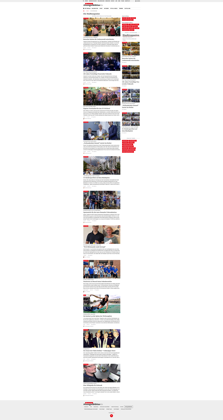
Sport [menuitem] (101, 8)
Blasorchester (130, 151)
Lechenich (131, 28)
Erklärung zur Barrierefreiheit (126, 409)
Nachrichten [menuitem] (95, 8)
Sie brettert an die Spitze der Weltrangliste (97, 315)
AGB (91, 406)
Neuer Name (125, 148)
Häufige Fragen (109, 409)
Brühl (84, 324)
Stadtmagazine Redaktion (89, 326)
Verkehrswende (131, 150)
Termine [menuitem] (121, 8)
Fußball (124, 26)
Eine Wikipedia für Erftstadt (92, 384)
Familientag (131, 142)
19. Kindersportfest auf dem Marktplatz (96, 177)
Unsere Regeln (101, 409)
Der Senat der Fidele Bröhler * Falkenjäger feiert (99, 350)
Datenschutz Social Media (104, 406)
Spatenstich (125, 140)
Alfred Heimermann (88, 49)
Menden (124, 151)
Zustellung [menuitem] (127, 8)
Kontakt (121, 406)
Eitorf (84, 116)
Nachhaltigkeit (116, 409)
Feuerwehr (130, 26)
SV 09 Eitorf (125, 142)
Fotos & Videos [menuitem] (113, 8)
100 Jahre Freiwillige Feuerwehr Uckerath (97, 73)
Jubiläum (131, 24)
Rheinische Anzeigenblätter (93, 4)
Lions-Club (125, 150)
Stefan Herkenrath (88, 118)
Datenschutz (96, 406)
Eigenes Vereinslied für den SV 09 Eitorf (96, 107)
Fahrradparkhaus (132, 140)
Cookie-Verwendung (114, 406)
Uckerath (136, 24)
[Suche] (83, 1)
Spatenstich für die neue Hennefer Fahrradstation (100, 211)
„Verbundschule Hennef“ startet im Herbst (97, 142)
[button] (126, 44)
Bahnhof (131, 30)
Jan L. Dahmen (87, 291)
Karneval (135, 26)
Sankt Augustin (85, 289)
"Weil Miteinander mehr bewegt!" (94, 246)
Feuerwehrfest (132, 148)
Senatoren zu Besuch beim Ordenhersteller (97, 280)
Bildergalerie (125, 24)
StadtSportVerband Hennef (128, 146)
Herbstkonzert (125, 30)
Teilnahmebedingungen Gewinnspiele (91, 409)
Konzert (137, 28)
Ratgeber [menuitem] (106, 8)
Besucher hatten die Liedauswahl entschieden (98, 38)
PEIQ (113, 412)
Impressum (86, 406)
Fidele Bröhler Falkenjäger (127, 144)
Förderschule (125, 28)
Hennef (84, 47)
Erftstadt (84, 393)
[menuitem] (137, 1)
